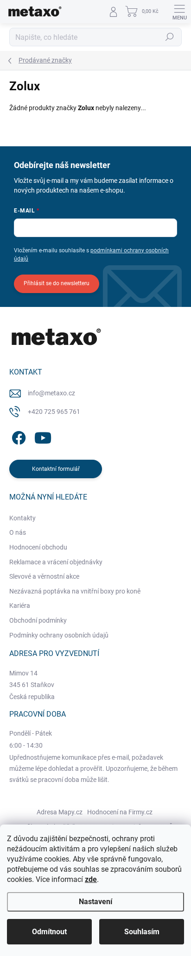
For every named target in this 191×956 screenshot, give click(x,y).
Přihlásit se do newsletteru (56, 283)
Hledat (169, 37)
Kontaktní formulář (56, 469)
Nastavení (95, 901)
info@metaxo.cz (51, 393)
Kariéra (19, 605)
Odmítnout (49, 931)
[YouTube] (42, 436)
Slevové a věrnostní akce (44, 576)
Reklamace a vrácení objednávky (55, 562)
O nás (17, 532)
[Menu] (179, 11)
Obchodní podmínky (38, 620)
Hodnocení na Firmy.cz (120, 812)
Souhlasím (141, 931)
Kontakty (22, 518)
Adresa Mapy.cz (60, 812)
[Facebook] (17, 436)
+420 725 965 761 (54, 411)
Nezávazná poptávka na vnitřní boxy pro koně (74, 591)
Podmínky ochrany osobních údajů (58, 635)
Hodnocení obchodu (38, 547)
